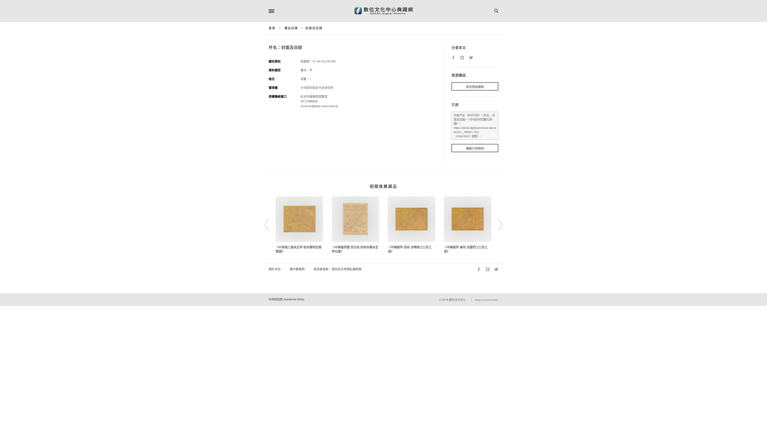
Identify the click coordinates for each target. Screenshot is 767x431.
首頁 (272, 28)
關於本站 (275, 269)
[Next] (497, 225)
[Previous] (270, 225)
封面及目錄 (314, 28)
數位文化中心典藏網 (384, 11)
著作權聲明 (297, 269)
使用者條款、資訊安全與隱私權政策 (338, 269)
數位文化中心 (457, 300)
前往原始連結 (475, 86)
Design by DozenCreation (486, 300)
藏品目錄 (291, 28)
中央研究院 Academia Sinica (286, 299)
